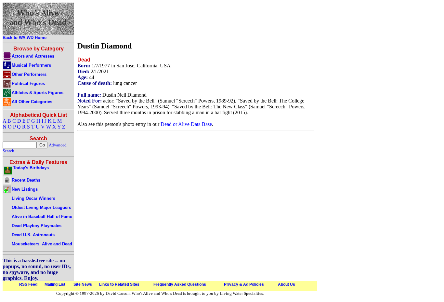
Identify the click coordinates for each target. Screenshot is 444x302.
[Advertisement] (195, 20)
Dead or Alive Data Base (186, 124)
